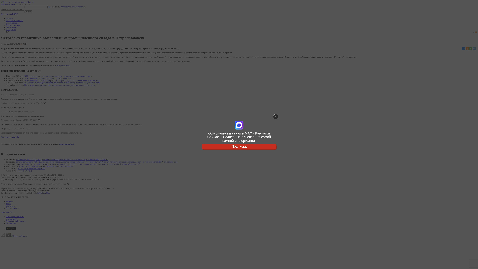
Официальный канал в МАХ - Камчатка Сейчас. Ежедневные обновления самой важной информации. (239, 137)
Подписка (239, 146)
